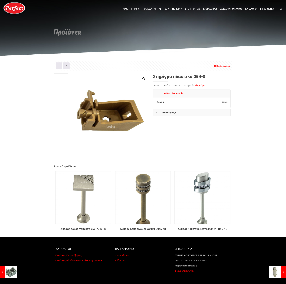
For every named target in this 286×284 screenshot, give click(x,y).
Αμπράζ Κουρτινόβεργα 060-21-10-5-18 (202, 228)
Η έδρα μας (120, 260)
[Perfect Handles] (15, 9)
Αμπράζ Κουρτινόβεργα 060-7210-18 (83, 228)
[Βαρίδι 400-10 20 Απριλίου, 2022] (277, 272)
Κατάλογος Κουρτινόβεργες (68, 255)
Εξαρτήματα (201, 85)
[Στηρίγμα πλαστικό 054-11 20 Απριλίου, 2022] (8, 272)
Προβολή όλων (223, 66)
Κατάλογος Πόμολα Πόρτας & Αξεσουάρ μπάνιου (78, 260)
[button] (144, 79)
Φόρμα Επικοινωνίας (184, 271)
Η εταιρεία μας (122, 255)
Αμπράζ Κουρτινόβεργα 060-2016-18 (143, 228)
